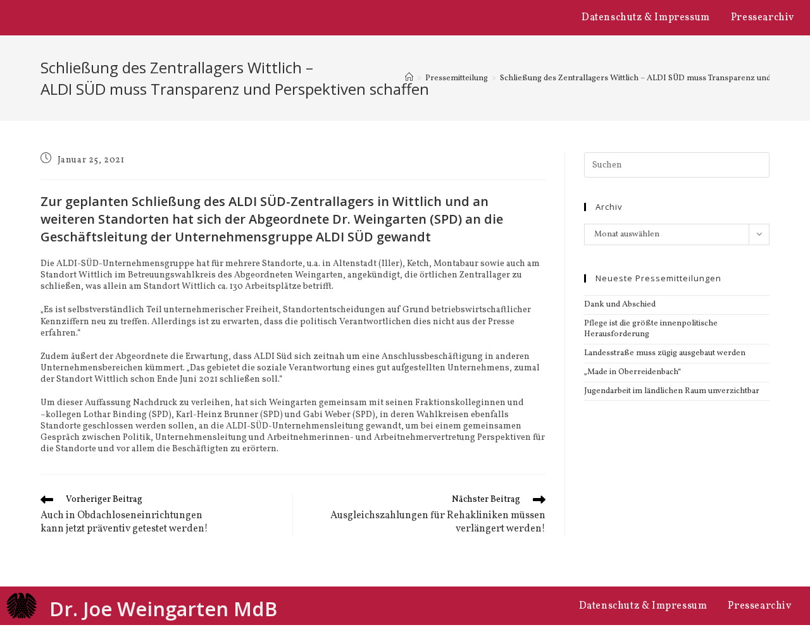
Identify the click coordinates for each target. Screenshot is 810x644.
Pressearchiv (762, 18)
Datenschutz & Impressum (646, 18)
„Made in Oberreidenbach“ (632, 372)
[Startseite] (409, 78)
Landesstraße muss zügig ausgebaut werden (664, 353)
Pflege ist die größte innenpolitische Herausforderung (651, 329)
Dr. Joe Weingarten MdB (163, 608)
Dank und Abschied (620, 304)
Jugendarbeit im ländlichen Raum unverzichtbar (671, 391)
